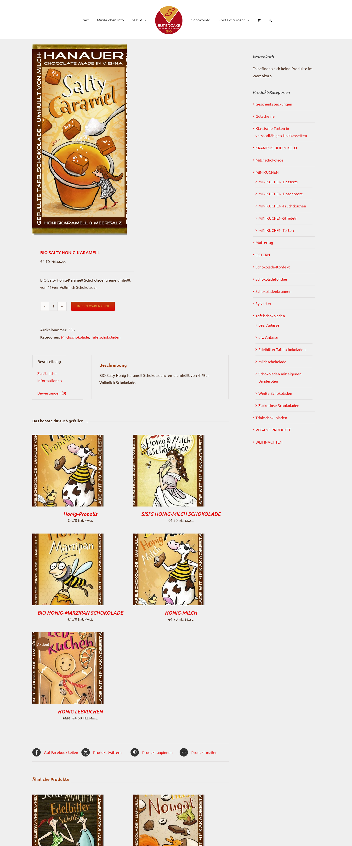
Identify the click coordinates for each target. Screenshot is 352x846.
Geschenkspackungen (273, 103)
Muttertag (264, 242)
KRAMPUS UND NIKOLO (276, 147)
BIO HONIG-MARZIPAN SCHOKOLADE (80, 613)
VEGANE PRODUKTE (273, 429)
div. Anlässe (268, 337)
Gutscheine (265, 116)
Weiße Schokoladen (275, 393)
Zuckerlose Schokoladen (278, 405)
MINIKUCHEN (267, 172)
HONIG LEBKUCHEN (80, 711)
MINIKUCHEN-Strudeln (277, 218)
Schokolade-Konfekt (272, 266)
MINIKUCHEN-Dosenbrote (280, 193)
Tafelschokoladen (105, 336)
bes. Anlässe (268, 325)
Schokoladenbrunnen (273, 291)
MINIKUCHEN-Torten (276, 230)
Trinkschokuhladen (271, 417)
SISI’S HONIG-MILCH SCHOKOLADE (181, 514)
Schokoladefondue (271, 279)
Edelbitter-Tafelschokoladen (282, 349)
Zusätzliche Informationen (49, 377)
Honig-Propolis (80, 514)
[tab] (49, 361)
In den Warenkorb (93, 306)
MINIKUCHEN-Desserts (278, 181)
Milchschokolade (75, 336)
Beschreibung (49, 361)
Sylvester (263, 303)
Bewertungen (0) (51, 392)
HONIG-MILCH (181, 613)
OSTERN (262, 254)
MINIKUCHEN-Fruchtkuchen (282, 205)
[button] (259, 20)
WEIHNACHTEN (269, 442)
